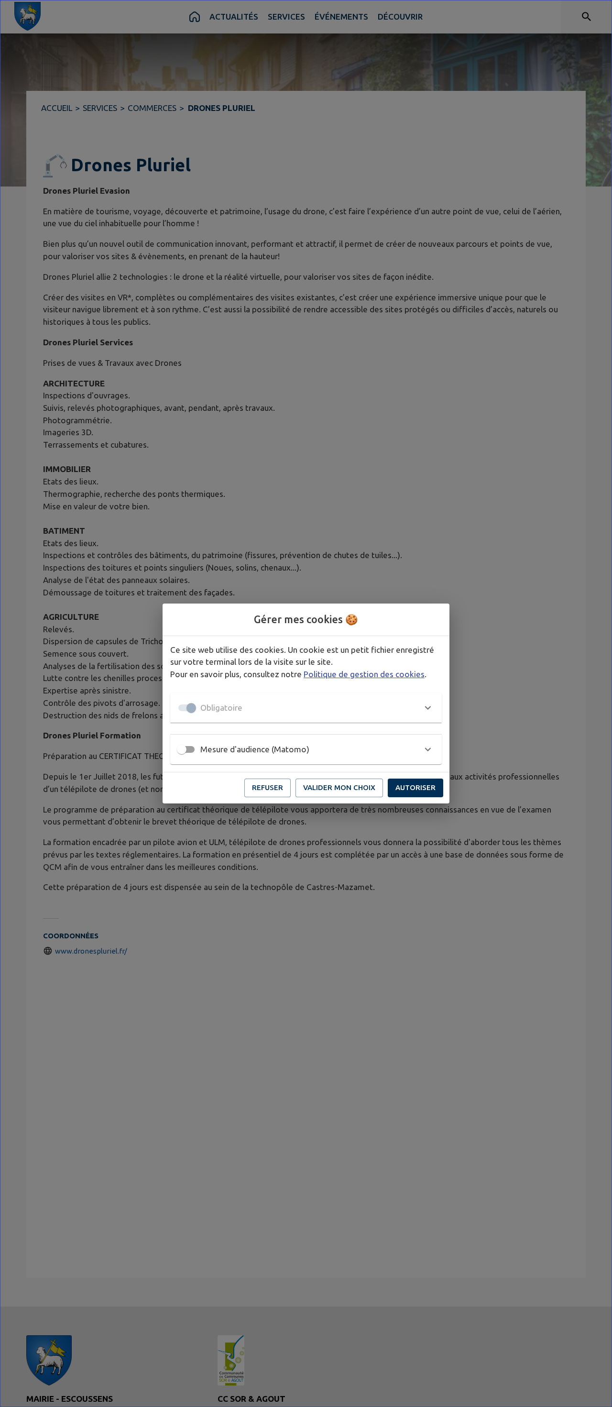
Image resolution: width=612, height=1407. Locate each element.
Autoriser (415, 787)
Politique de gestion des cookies (364, 674)
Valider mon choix (339, 787)
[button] (306, 708)
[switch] (182, 749)
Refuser (267, 787)
